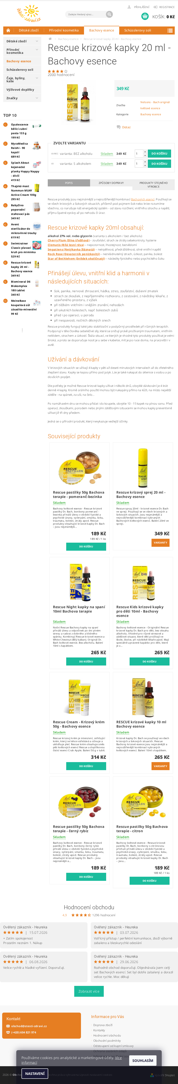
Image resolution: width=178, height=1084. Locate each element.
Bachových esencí (143, 199)
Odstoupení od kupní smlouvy (113, 1046)
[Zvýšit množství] (145, 152)
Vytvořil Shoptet (165, 1075)
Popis (69, 183)
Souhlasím (142, 1060)
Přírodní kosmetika (64, 30)
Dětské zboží (29, 30)
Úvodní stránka (8, 30)
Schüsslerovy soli (137, 30)
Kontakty (99, 1030)
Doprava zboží (102, 1025)
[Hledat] (109, 14)
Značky (12, 98)
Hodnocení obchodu (89, 907)
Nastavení (34, 1073)
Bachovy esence (101, 30)
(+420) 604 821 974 (23, 1032)
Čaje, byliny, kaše (16, 79)
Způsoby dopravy (111, 183)
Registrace (167, 7)
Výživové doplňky (20, 89)
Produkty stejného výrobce (154, 184)
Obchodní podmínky (107, 1041)
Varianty (160, 542)
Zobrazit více (89, 991)
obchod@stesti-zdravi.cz (29, 1026)
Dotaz (126, 127)
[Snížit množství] (145, 155)
